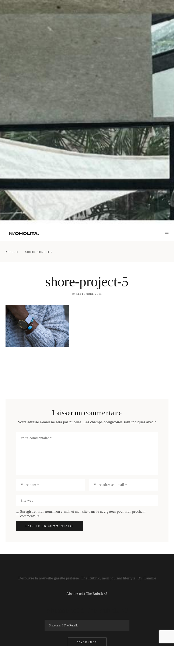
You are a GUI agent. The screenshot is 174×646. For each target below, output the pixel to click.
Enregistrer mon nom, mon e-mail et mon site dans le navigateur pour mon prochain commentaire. (83, 513)
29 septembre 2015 (87, 294)
